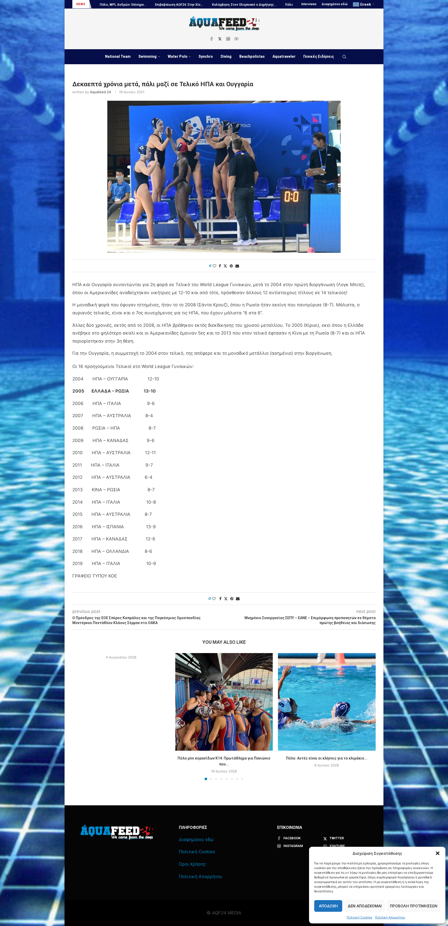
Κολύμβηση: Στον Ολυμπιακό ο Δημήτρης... (172, 4)
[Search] (344, 56)
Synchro (206, 56)
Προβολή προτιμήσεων (413, 906)
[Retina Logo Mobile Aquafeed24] (117, 832)
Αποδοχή (328, 906)
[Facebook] (211, 39)
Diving (226, 56)
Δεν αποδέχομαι (365, 906)
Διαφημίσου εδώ (335, 4)
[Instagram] (228, 39)
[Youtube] (236, 39)
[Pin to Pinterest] (231, 266)
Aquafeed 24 (100, 92)
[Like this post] (214, 266)
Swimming (147, 56)
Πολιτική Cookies (359, 917)
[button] (437, 853)
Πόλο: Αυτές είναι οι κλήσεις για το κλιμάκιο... (327, 758)
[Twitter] (220, 39)
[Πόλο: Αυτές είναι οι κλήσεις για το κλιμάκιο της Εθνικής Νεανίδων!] (327, 702)
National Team (118, 56)
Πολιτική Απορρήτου (390, 917)
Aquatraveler (284, 56)
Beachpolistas (252, 56)
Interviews (309, 4)
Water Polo (177, 56)
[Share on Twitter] (225, 266)
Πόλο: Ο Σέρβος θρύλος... (232, 4)
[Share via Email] (237, 266)
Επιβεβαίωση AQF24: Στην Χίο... (107, 4)
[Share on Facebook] (220, 266)
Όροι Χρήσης (192, 864)
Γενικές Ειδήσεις (318, 56)
